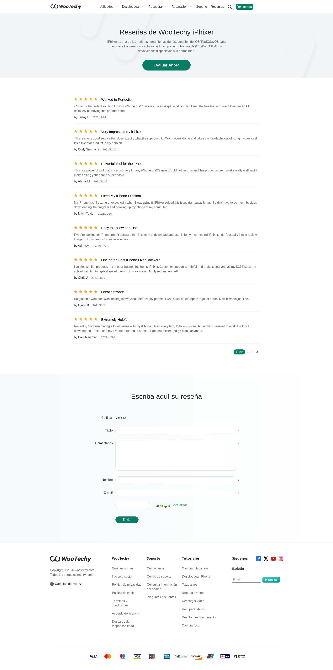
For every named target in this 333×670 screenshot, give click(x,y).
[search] (230, 7)
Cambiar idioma (66, 583)
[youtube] (273, 558)
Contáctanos (155, 568)
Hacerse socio (122, 576)
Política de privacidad (126, 584)
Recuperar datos (193, 609)
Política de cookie (124, 592)
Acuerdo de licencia (125, 613)
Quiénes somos (122, 568)
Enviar (127, 519)
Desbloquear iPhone (196, 576)
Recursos (217, 6)
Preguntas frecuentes (161, 597)
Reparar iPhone (193, 592)
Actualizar (180, 505)
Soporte (201, 6)
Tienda (247, 6)
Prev (239, 351)
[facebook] (258, 558)
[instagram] (280, 558)
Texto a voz (189, 584)
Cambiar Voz (191, 625)
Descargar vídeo (193, 601)
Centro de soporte (159, 576)
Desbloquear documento (199, 617)
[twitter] (265, 558)
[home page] (66, 7)
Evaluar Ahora (166, 65)
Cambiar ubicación (195, 568)
